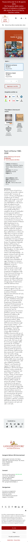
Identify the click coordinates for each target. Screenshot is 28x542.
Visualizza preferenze (14, 536)
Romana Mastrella (19, 130)
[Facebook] (7, 424)
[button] (25, 510)
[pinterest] (12, 507)
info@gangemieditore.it (16, 480)
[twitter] (6, 507)
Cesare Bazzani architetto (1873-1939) (19, 125)
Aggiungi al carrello (12, 86)
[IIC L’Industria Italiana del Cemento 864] (8, 119)
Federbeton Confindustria (9, 134)
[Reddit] (14, 424)
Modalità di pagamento (8, 492)
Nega (14, 532)
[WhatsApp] (22, 424)
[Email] (20, 426)
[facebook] (2, 507)
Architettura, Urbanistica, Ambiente (12, 164)
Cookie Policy (10, 540)
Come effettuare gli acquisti (9, 495)
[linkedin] (19, 507)
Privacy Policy (17, 540)
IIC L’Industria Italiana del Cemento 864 (8, 129)
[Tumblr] (11, 426)
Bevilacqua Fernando (14, 156)
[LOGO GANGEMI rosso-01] (5, 15)
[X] (10, 424)
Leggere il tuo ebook (7, 497)
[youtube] (15, 507)
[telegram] (22, 507)
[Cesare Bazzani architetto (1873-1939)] (19, 117)
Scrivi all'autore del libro (12, 160)
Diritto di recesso (7, 494)
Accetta (14, 528)
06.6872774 (12, 476)
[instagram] (9, 507)
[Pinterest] (16, 426)
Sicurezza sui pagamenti (9, 491)
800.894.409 (18, 474)
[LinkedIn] (18, 424)
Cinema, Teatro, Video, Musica (14, 166)
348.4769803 (11, 477)
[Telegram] (7, 426)
